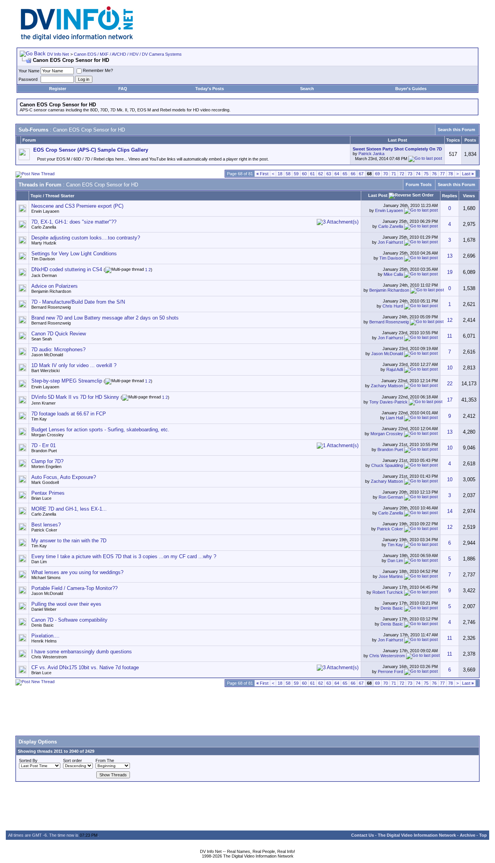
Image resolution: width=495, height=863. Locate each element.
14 (449, 511)
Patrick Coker (44, 530)
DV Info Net (58, 54)
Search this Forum (456, 129)
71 (393, 173)
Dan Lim (39, 561)
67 (361, 173)
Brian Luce (41, 498)
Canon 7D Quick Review (58, 334)
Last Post (377, 195)
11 (449, 336)
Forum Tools (419, 184)
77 (442, 173)
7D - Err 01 (43, 445)
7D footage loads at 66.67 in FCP (68, 414)
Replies (449, 195)
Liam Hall (394, 417)
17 (449, 400)
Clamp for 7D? (47, 461)
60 (304, 173)
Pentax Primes (48, 493)
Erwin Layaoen (45, 211)
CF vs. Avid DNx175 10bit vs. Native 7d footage (85, 667)
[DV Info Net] (77, 39)
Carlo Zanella (43, 227)
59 (296, 173)
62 (320, 173)
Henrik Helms (44, 641)
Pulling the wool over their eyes (66, 604)
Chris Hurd (392, 306)
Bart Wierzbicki (45, 370)
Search (307, 88)
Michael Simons (46, 577)
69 (377, 173)
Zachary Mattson (387, 385)
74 (418, 173)
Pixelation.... (45, 636)
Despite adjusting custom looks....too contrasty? (85, 238)
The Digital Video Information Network (417, 835)
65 (345, 173)
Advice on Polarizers (54, 286)
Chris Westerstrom (49, 657)
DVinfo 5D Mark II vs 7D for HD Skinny (75, 397)
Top (483, 835)
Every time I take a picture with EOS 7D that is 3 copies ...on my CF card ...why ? (123, 556)
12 (449, 320)
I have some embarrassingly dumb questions (81, 652)
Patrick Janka (371, 153)
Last (468, 173)
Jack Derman (44, 275)
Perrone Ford (390, 671)
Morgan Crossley (47, 434)
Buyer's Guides (411, 88)
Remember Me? (98, 70)
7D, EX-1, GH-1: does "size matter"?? (73, 222)
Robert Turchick (387, 592)
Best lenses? (46, 525)
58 (288, 173)
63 (328, 173)
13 (449, 256)
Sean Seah (41, 339)
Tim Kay (39, 419)
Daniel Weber (43, 609)
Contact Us (362, 835)
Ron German (391, 497)
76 (434, 173)
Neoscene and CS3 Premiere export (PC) (77, 206)
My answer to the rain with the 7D (68, 540)
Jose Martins (391, 576)
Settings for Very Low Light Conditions (74, 253)
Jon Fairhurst (390, 242)
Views (469, 195)
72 (401, 173)
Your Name (29, 70)
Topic (36, 195)
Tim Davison (43, 258)
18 (280, 173)
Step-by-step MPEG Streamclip (66, 381)
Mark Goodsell (45, 482)
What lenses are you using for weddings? (77, 572)
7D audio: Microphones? (58, 349)
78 (450, 173)
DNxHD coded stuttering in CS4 (66, 269)
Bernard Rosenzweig (51, 307)
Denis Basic (392, 608)
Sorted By (28, 760)
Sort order (72, 760)
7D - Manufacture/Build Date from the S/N (78, 302)
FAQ (122, 88)
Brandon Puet (44, 450)
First (262, 173)
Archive (467, 835)
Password (28, 79)
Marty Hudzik (43, 243)
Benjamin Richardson (51, 291)
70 (385, 173)
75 (426, 173)
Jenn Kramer (43, 403)
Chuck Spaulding (387, 465)
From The (105, 760)
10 (449, 368)
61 (312, 173)
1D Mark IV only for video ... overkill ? (73, 365)
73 (410, 173)
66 (353, 173)
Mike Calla (393, 274)
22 (449, 383)
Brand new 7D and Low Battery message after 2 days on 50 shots (105, 318)
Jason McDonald (47, 354)
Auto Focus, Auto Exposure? (63, 477)
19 (449, 272)
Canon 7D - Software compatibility (69, 620)
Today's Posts (209, 88)
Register (57, 88)
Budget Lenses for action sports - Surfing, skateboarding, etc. (100, 429)
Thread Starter (59, 195)
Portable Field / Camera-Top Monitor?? (74, 588)
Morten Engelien (46, 466)
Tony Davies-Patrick (388, 402)
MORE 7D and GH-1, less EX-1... (69, 509)
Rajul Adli (394, 369)
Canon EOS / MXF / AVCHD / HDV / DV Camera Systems (128, 54)
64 (337, 173)
